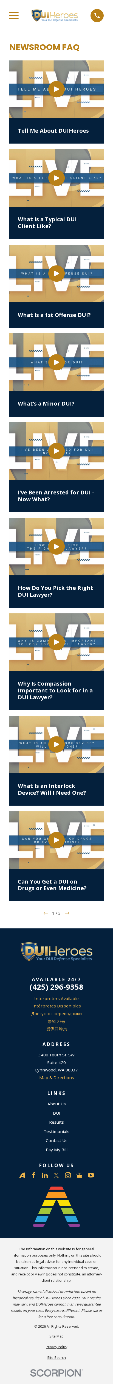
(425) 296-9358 (56, 987)
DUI (56, 1113)
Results (56, 1122)
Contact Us (56, 1140)
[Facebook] (33, 1175)
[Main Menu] (14, 15)
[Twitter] (56, 1175)
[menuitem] (56, 1336)
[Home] (54, 16)
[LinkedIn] (45, 1175)
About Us (56, 1103)
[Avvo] (22, 1175)
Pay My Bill (56, 1149)
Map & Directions (56, 1077)
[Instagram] (68, 1175)
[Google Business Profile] (79, 1175)
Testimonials (56, 1131)
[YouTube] (91, 1175)
